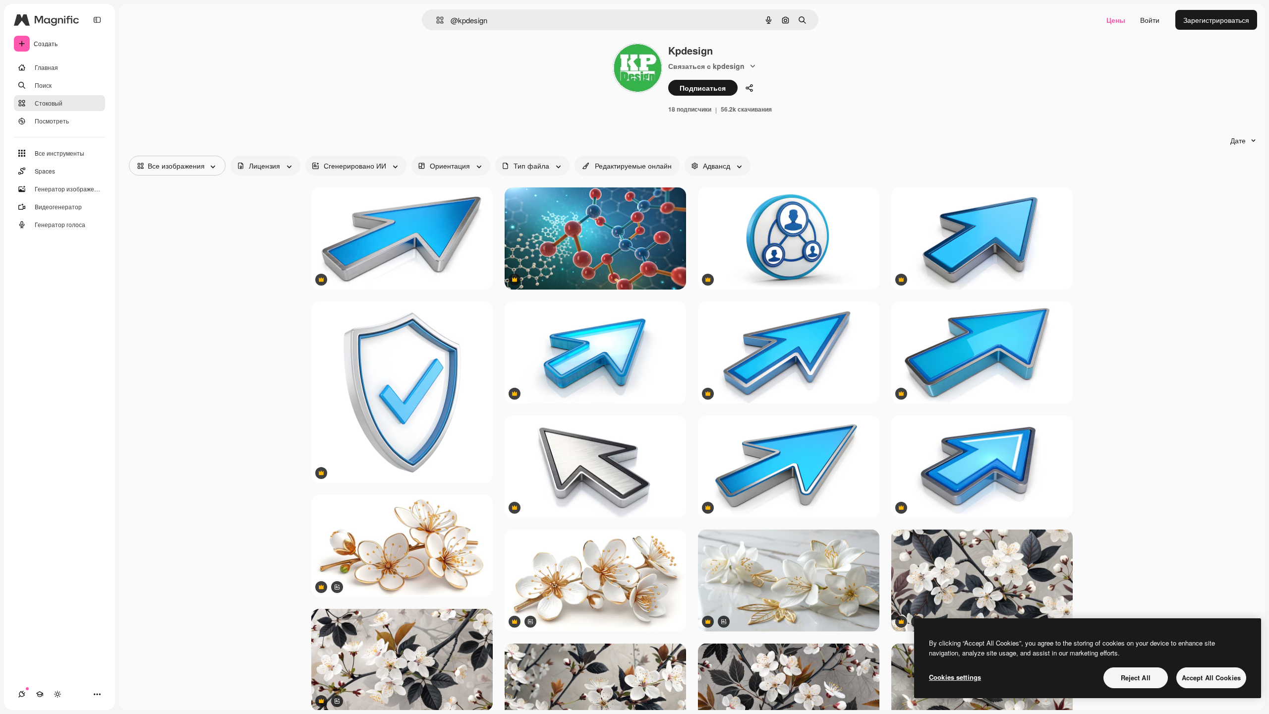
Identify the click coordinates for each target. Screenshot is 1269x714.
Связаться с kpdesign (706, 66)
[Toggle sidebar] (97, 20)
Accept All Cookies (1211, 677)
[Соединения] (22, 694)
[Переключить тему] (57, 694)
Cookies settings (955, 677)
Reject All (1136, 677)
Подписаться (703, 88)
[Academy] (40, 694)
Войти (1149, 20)
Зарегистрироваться (1216, 20)
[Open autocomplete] (436, 20)
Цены (1115, 20)
